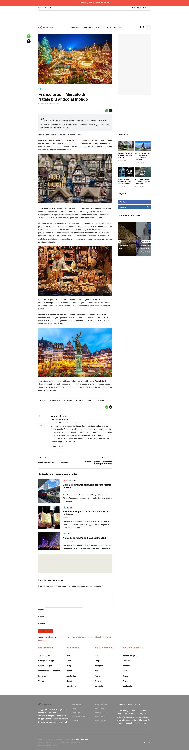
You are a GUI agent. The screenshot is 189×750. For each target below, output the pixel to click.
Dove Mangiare (100, 713)
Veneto (125, 681)
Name (41, 609)
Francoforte (55, 400)
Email (41, 617)
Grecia (97, 656)
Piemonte (127, 666)
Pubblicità (48, 8)
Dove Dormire (99, 717)
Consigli (108, 27)
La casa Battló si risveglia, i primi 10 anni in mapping (125, 181)
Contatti (40, 8)
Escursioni (42, 676)
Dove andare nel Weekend (49, 671)
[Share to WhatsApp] (106, 110)
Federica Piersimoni (80, 739)
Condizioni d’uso (78, 717)
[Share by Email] (110, 110)
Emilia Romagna (129, 656)
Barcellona (71, 686)
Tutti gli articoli (58, 446)
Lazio (125, 671)
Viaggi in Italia (87, 27)
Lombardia (127, 686)
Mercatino (80, 400)
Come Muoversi (100, 721)
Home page (76, 704)
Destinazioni (74, 27)
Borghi (98, 27)
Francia (97, 676)
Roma (68, 656)
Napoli (69, 681)
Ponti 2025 (137, 8)
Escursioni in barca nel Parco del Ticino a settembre (142, 181)
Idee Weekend (119, 27)
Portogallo (98, 666)
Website (41, 624)
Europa (43, 400)
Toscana (126, 661)
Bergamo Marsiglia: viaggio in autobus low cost (125, 155)
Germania (68, 400)
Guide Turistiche (100, 704)
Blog (74, 709)
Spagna (97, 661)
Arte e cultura (44, 656)
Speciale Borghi (45, 666)
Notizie (147, 8)
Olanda (97, 671)
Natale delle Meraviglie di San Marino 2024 (84, 538)
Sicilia (125, 676)
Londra (69, 661)
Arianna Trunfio (59, 416)
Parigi (68, 666)
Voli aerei (42, 681)
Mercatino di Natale (96, 400)
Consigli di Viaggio (46, 661)
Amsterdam (71, 676)
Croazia (97, 681)
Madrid (69, 671)
